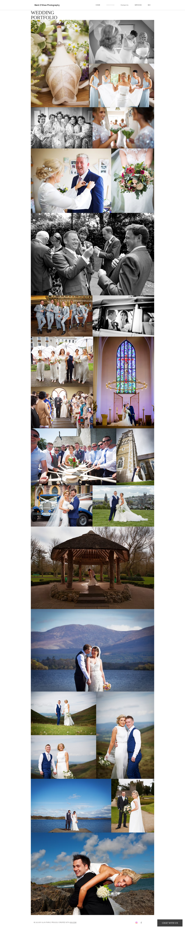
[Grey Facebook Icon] (141, 922)
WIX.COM (73, 922)
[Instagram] (136, 922)
